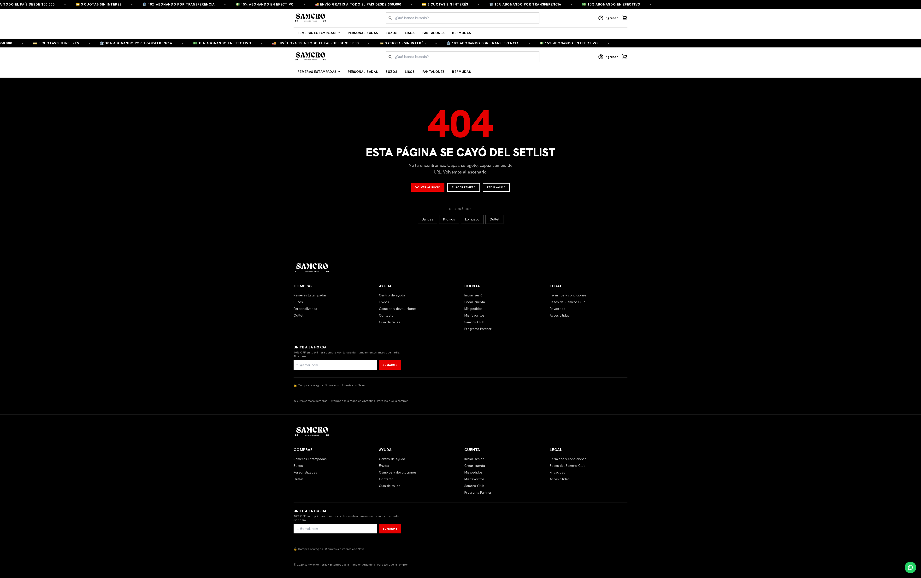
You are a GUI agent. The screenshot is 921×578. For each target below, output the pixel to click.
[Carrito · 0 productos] (624, 18)
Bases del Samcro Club (567, 302)
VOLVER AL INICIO (428, 187)
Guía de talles (389, 322)
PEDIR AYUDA (496, 187)
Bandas (427, 219)
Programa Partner (478, 329)
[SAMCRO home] (310, 18)
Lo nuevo (472, 219)
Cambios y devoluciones (398, 308)
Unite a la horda (310, 347)
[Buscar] (390, 18)
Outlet (494, 219)
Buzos (391, 33)
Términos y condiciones (568, 295)
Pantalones (433, 33)
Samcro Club (474, 322)
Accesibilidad (560, 315)
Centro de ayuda (392, 295)
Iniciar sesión (474, 295)
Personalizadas (363, 33)
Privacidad (557, 308)
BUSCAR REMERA (464, 187)
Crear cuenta (474, 302)
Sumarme (390, 365)
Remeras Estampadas (316, 33)
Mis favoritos (474, 315)
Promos (449, 219)
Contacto (386, 315)
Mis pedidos (473, 308)
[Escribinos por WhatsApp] (910, 567)
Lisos (410, 33)
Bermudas (461, 33)
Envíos (384, 302)
